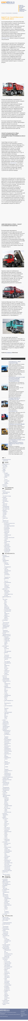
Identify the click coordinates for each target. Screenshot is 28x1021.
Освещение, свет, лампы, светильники (7, 854)
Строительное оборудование (6, 948)
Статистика (21, 11)
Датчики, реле (6, 845)
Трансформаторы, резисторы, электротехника (8, 864)
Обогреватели (7, 940)
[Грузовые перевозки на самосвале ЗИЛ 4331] (4, 403)
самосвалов (13, 163)
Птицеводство (6, 889)
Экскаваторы (7, 549)
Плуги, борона (6, 907)
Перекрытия (7, 973)
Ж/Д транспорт (5, 503)
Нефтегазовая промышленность (7, 680)
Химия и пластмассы (5, 818)
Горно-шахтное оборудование (7, 569)
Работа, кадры (4, 468)
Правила (22, 1011)
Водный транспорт (5, 498)
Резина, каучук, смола (6, 835)
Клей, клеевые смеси (6, 821)
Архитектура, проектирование (6, 918)
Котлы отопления (6, 939)
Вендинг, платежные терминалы (6, 474)
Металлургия (6, 646)
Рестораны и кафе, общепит (6, 482)
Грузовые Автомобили (5, 500)
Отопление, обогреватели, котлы (6, 936)
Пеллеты (6, 618)
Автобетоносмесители (9, 523)
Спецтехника (8, 13)
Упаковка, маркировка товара (5, 815)
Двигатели (5, 589)
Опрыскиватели (7, 905)
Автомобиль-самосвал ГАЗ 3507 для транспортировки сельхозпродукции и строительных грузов (17, 379)
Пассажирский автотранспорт (6, 508)
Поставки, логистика (5, 466)
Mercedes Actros (5, 38)
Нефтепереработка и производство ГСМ (8, 702)
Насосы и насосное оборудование (6, 677)
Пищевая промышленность (7, 729)
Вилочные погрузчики (6, 530)
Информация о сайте (24, 1015)
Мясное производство (7, 745)
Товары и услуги (22, 10)
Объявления (22, 9)
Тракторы (5, 914)
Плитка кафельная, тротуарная (7, 976)
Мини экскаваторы (7, 541)
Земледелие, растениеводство (7, 883)
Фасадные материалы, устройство (7, 987)
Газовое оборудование (7, 694)
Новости (21, 5)
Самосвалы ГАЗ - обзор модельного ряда (15, 362)
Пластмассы (7, 827)
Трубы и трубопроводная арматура (6, 795)
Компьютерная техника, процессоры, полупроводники (8, 849)
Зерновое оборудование (7, 898)
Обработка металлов (6, 671)
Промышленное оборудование (6, 789)
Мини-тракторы (5, 887)
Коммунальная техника (7, 535)
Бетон (5, 960)
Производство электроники (7, 861)
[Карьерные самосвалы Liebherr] (4, 431)
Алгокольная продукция (7, 732)
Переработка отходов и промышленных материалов (6, 725)
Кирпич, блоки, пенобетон (6, 971)
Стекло (6, 838)
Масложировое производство (7, 740)
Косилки (6, 902)
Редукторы (6, 639)
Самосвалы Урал (13, 411)
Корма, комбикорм (6, 900)
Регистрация (23, 1009)
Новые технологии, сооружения (5, 932)
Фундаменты (7, 990)
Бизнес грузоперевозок (6, 491)
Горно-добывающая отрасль (6, 560)
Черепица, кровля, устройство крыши (7, 997)
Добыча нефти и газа (6, 698)
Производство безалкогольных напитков (8, 751)
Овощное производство (7, 748)
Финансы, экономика (5, 485)
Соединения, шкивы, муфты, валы (7, 642)
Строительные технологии (6, 1001)
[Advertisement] (12, 73)
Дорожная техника (6, 533)
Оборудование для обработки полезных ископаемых (7, 585)
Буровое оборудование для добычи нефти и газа (7, 689)
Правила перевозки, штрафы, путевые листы (5, 513)
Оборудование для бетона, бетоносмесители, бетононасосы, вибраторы (8, 953)
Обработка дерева (6, 617)
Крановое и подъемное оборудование (6, 629)
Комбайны (5, 885)
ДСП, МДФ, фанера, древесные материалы (6, 606)
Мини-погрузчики (6, 543)
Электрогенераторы (7, 870)
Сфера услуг (4, 471)
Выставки (21, 7)
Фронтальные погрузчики (7, 547)
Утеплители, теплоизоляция (7, 984)
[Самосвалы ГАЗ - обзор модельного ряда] (4, 368)
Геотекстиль (7, 961)
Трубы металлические (7, 811)
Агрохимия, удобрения (5, 879)
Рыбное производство (7, 772)
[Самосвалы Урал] (4, 416)
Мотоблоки (7, 903)
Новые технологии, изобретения (6, 721)
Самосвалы (15, 13)
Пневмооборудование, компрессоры (8, 777)
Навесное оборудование (6, 505)
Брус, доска (5, 601)
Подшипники (7, 638)
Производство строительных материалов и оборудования (6, 785)
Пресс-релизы (22, 6)
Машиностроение (7, 635)
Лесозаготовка (7, 609)
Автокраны (6, 527)
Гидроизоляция (7, 963)
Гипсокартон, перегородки (7, 965)
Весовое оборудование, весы (6, 556)
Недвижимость (6, 464)
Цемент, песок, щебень (6, 993)
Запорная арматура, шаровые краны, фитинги (6, 800)
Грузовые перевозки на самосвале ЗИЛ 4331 (14, 398)
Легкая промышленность (7, 633)
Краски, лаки (6, 825)
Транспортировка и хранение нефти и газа (8, 708)
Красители (6, 823)
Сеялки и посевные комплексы (6, 910)
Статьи (20, 8)
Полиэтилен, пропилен (7, 829)
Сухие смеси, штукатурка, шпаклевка (7, 980)
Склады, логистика (5, 792)
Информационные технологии (7, 460)
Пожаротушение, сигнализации (6, 945)
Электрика (5, 842)
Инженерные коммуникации (6, 928)
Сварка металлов (6, 674)
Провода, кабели (6, 858)
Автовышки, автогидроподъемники (9, 525)
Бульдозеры (7, 528)
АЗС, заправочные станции (7, 684)
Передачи (6, 637)
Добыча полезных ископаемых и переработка (7, 574)
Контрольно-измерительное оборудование (6, 625)
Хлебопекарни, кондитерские (7, 775)
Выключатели (7, 843)
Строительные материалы (6, 958)
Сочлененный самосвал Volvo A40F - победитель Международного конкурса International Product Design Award (17, 442)
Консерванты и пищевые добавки (7, 736)
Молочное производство (7, 742)
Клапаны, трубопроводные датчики (8, 806)
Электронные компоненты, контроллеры (7, 868)
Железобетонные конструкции (8, 967)
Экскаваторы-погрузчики (7, 551)
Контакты (23, 1013)
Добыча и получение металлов (6, 654)
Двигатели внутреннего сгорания (7, 591)
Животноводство (6, 881)
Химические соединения (7, 840)
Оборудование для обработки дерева (7, 612)
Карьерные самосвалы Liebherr (16, 424)
